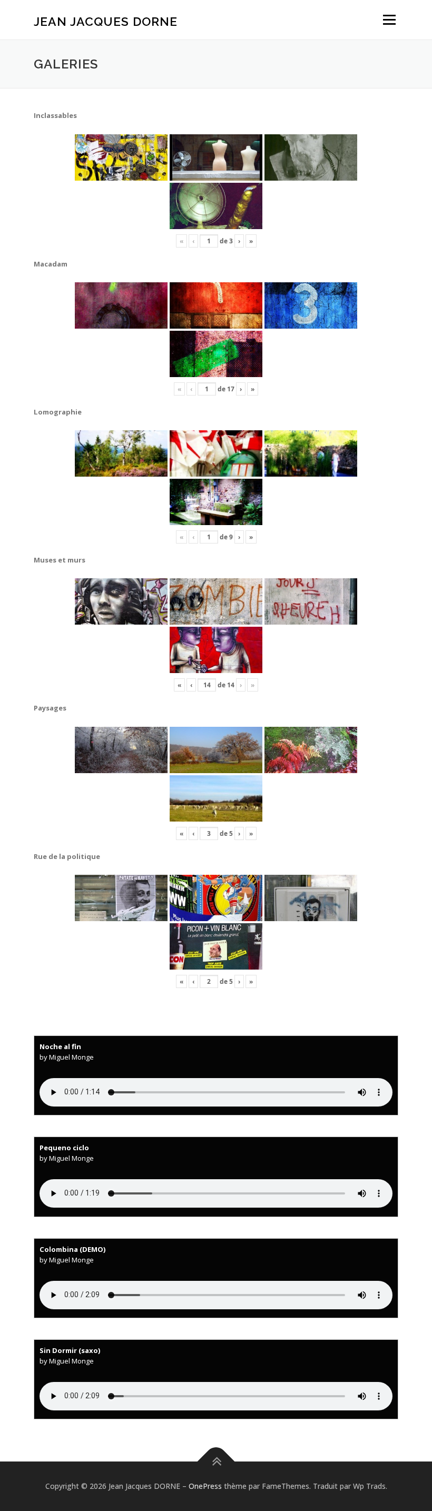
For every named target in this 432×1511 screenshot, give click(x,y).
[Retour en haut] (216, 1461)
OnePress (205, 1486)
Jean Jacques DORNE (106, 21)
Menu (389, 19)
